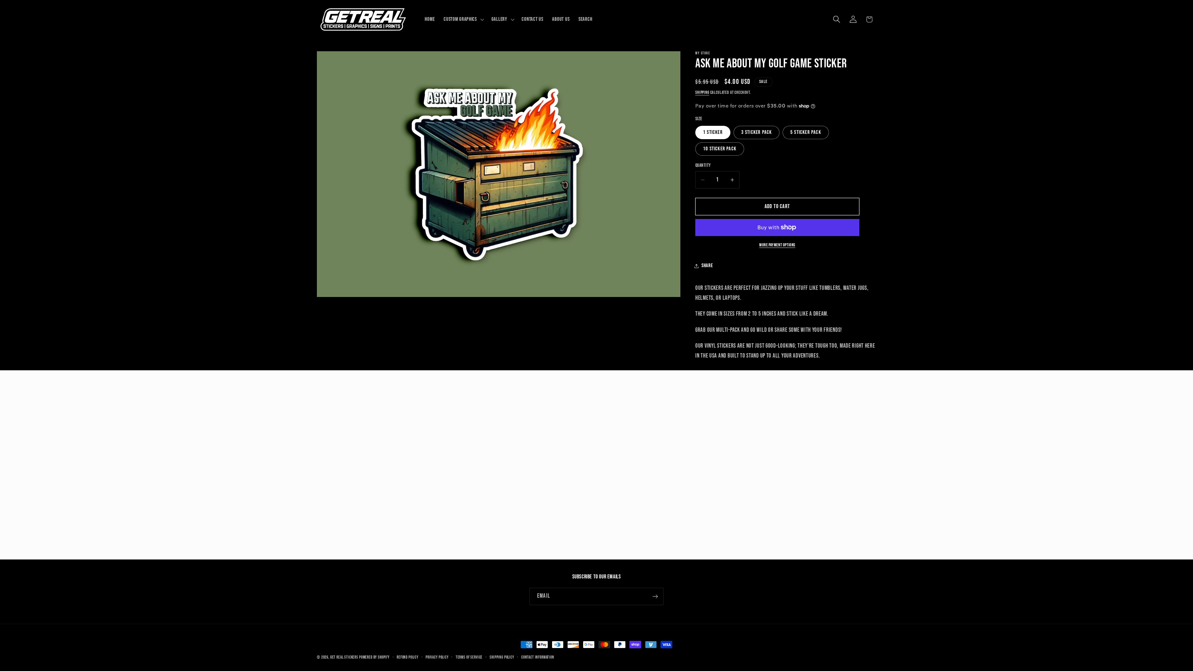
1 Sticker (713, 132)
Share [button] (707, 265)
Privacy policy (437, 657)
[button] (463, 19)
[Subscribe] (655, 596)
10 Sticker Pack (719, 149)
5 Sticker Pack (805, 132)
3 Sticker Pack (756, 132)
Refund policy (407, 657)
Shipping (702, 92)
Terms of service (469, 657)
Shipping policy (502, 657)
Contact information (537, 657)
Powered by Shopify (374, 657)
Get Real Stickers (344, 657)
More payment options (777, 245)
